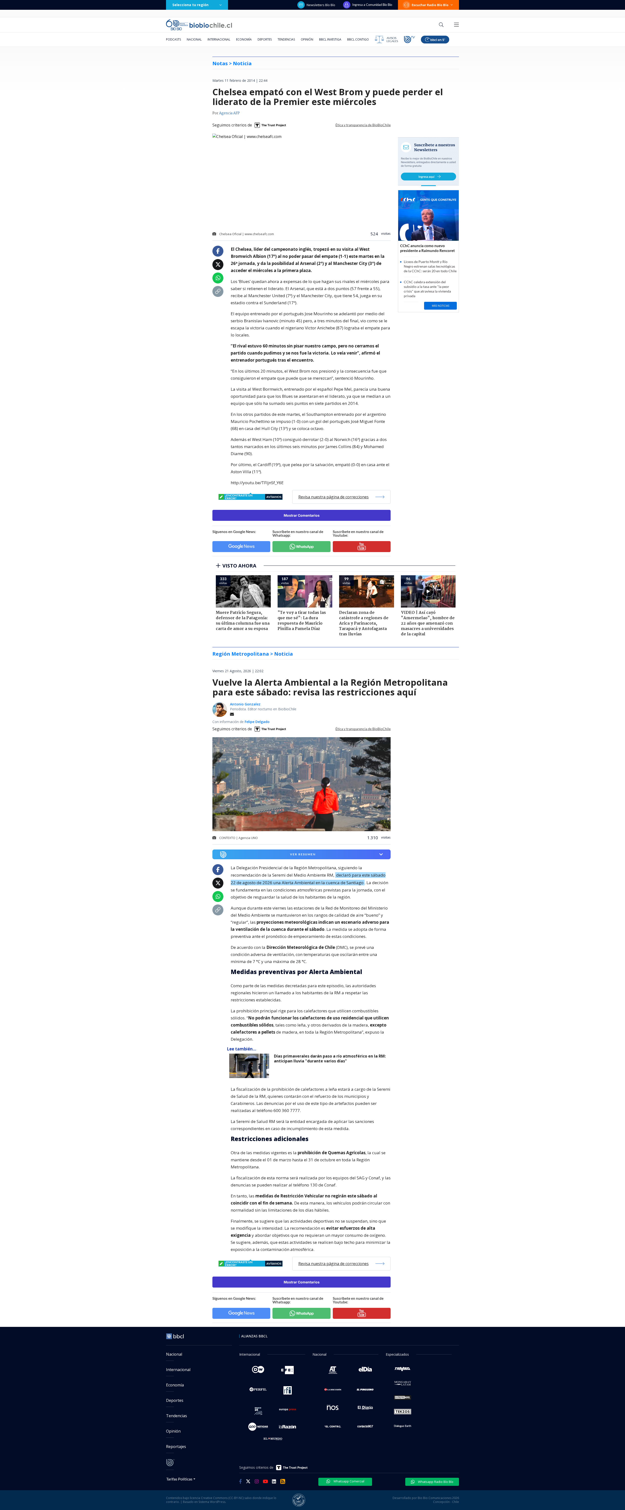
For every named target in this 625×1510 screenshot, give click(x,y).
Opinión (307, 39)
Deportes (265, 39)
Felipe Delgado (257, 721)
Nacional (194, 39)
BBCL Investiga (330, 39)
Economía (244, 39)
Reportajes (176, 1446)
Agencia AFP (229, 113)
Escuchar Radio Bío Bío (430, 5)
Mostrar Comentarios (302, 515)
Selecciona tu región (190, 4)
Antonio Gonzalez (245, 704)
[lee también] (250, 1066)
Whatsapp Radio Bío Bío (435, 1481)
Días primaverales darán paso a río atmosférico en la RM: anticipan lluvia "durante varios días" (330, 1059)
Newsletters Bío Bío (321, 5)
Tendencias (286, 39)
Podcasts (173, 39)
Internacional (219, 39)
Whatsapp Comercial (348, 1481)
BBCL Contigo (358, 39)
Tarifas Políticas (179, 1479)
